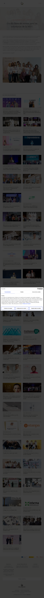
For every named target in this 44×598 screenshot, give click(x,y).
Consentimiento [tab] (8, 291)
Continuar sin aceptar (8, 308)
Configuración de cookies (21, 308)
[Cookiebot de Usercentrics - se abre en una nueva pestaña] (38, 289)
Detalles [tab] (22, 291)
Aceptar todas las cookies (36, 308)
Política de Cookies (27, 303)
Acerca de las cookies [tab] (36, 291)
